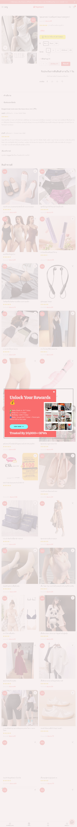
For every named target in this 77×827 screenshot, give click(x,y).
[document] (38, 413)
